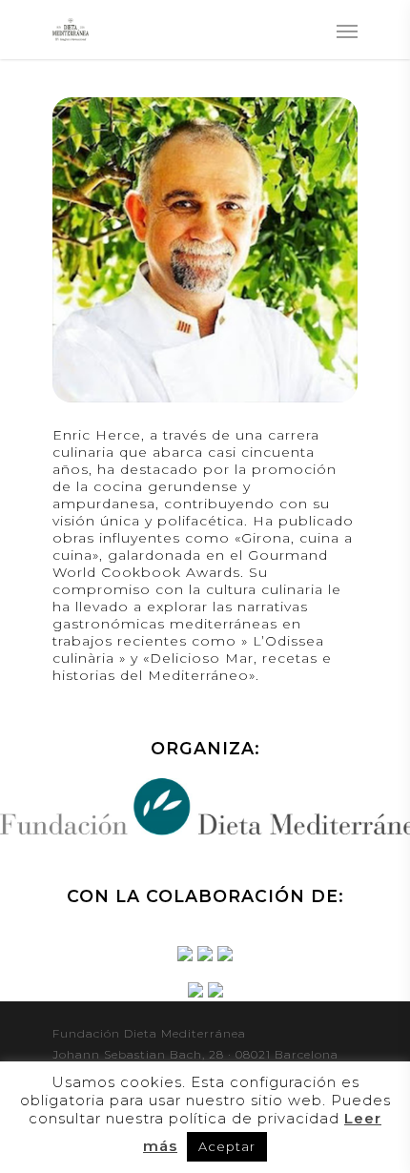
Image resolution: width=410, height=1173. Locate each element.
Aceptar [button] (227, 1146)
